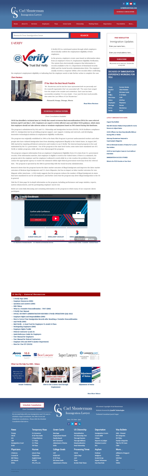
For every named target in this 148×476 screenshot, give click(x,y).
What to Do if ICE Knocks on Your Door (119, 161)
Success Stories (124, 87)
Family (110, 110)
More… (119, 449)
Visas (56, 24)
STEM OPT (56, 455)
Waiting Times (93, 24)
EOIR (13, 445)
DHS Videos (18, 306)
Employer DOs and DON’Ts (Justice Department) (31, 342)
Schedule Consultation (32, 405)
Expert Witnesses (101, 460)
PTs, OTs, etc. (36, 463)
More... (131, 24)
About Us (25, 24)
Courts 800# (99, 435)
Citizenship (80, 24)
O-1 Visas (35, 443)
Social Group (99, 458)
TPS (117, 460)
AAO (75, 458)
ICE (12, 438)
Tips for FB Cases (121, 443)
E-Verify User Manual (21, 311)
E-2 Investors (36, 433)
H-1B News (122, 95)
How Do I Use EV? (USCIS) (23, 344)
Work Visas (111, 97)
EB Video (119, 438)
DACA (121, 110)
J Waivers (14, 453)
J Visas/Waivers (37, 438)
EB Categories (120, 435)
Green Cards (67, 24)
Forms (110, 108)
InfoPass (122, 100)
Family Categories (122, 440)
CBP (12, 440)
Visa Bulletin (121, 24)
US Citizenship (80, 429)
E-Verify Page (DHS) (21, 298)
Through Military (79, 440)
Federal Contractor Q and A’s (24, 332)
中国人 (110, 95)
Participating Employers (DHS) (25, 327)
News (13, 429)
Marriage (111, 105)
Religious (98, 455)
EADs (55, 445)
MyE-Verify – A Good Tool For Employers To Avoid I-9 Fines (35, 324)
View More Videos (94, 393)
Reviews (34, 24)
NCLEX (34, 460)
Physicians (122, 103)
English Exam (36, 458)
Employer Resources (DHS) (23, 301)
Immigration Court (17, 443)
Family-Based (57, 438)
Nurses (121, 105)
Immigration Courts (101, 433)
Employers (45, 24)
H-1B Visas (56, 458)
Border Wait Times (80, 463)
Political (97, 453)
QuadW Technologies (117, 410)
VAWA (118, 463)
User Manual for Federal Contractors (27, 339)
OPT (54, 453)
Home (16, 24)
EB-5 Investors (58, 440)
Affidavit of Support (122, 453)
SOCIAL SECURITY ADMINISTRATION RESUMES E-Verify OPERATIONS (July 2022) (43, 314)
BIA (96, 445)
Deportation (107, 24)
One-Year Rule (99, 463)
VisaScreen (35, 455)
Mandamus (123, 108)
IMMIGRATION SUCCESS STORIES (117, 157)
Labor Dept (77, 455)
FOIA (117, 455)
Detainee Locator (100, 443)
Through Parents (79, 438)
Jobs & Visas (36, 453)
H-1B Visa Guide (37, 435)
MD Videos (14, 458)
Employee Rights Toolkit (22, 329)
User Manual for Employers (24, 337)
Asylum (98, 449)
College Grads (59, 449)
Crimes (97, 438)
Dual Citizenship (79, 445)
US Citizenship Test (80, 435)
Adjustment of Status (60, 443)
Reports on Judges (101, 440)
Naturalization (79, 433)
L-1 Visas (35, 440)
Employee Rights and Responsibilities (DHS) (29, 317)
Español (110, 89)
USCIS (13, 435)
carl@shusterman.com (128, 8)
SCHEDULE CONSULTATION (125, 12)
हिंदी (109, 92)
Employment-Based (59, 435)
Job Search (14, 460)
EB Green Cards (124, 92)
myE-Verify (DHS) (20, 322)
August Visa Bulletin (113, 122)
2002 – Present (120, 433)
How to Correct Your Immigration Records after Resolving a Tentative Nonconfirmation (45, 319)
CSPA (120, 97)
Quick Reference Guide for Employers (27, 334)
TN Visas (35, 445)
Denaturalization (79, 443)
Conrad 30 (14, 455)
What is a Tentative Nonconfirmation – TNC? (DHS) (32, 309)
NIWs (13, 463)
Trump (110, 87)
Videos (110, 100)
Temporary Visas (39, 429)
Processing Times (81, 449)
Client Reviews (123, 89)
